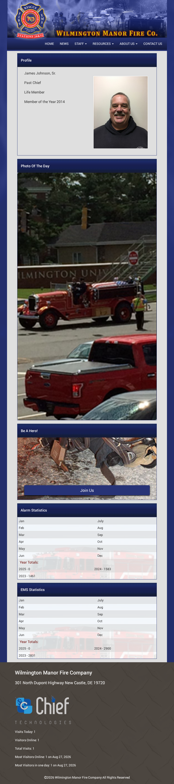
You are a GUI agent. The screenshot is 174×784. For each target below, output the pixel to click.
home (49, 43)
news (64, 43)
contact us (152, 43)
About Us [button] (127, 43)
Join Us (87, 490)
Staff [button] (80, 43)
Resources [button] (102, 43)
